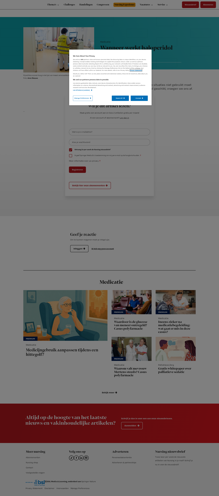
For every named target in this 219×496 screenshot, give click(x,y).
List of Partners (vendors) (81, 90)
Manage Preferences (81, 98)
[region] (110, 77)
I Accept (138, 98)
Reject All (119, 98)
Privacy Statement (136, 70)
